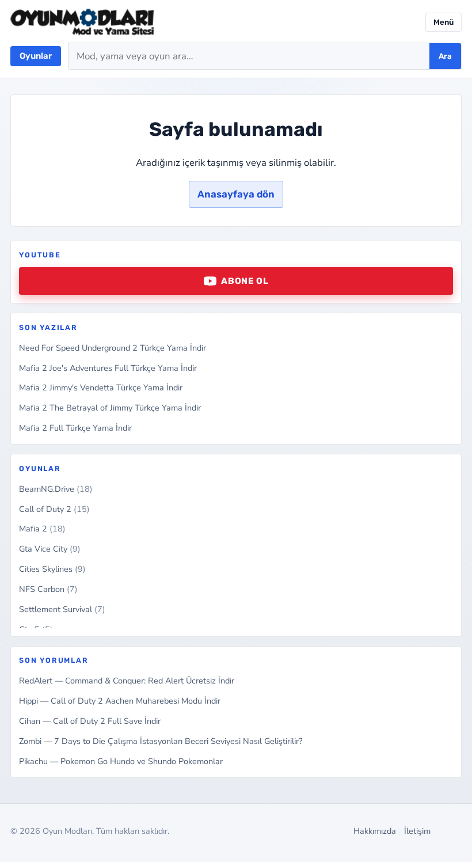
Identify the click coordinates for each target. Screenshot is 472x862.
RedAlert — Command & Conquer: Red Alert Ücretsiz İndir (126, 680)
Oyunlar (36, 56)
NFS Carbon (48, 589)
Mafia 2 (42, 528)
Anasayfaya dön (236, 194)
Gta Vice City (50, 549)
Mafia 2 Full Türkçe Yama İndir (75, 428)
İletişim (417, 831)
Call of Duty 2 (54, 509)
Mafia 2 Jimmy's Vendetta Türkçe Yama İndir (100, 387)
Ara (445, 56)
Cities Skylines (52, 569)
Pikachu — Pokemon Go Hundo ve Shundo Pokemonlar (121, 761)
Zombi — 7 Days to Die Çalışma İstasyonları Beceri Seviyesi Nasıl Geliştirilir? (160, 741)
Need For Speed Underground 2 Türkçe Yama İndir (112, 348)
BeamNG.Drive (56, 489)
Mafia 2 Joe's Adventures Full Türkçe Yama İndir (108, 368)
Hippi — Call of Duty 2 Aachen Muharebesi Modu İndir (119, 701)
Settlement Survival (62, 609)
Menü (443, 22)
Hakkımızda (374, 831)
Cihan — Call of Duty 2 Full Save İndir (90, 721)
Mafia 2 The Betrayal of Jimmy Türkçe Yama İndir (110, 407)
